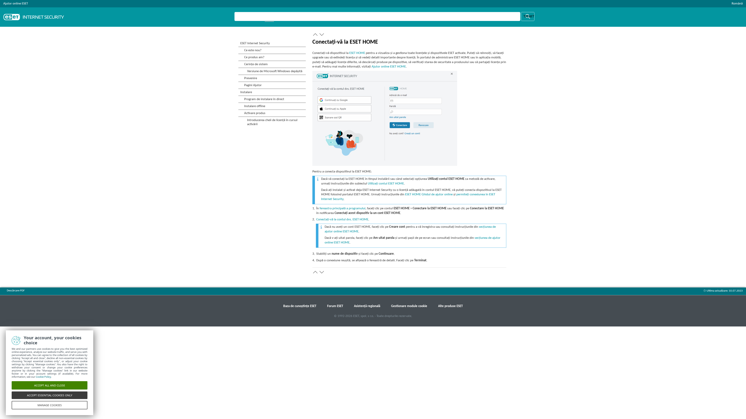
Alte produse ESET (450, 306)
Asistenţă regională (367, 306)
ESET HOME (357, 53)
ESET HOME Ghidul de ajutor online (429, 194)
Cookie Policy (43, 376)
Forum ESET (335, 306)
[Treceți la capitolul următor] (322, 34)
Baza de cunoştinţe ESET (299, 306)
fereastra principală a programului (342, 208)
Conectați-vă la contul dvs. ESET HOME (342, 219)
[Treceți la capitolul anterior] (315, 34)
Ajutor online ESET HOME (389, 66)
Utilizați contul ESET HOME (386, 183)
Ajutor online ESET (15, 3)
